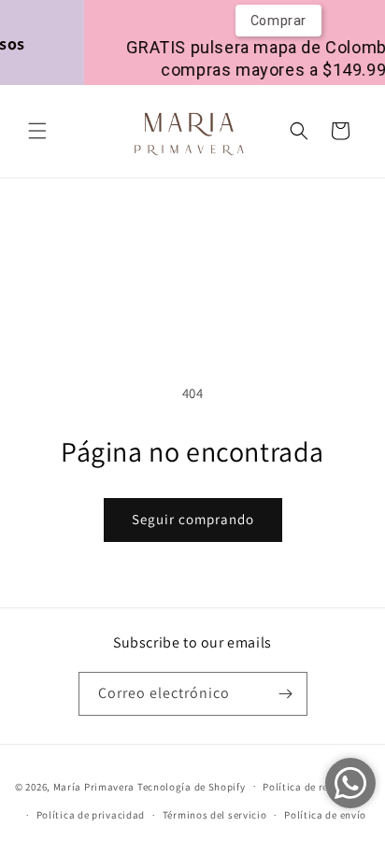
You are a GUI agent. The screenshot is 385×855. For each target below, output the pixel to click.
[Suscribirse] (286, 694)
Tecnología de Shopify (191, 785)
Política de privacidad (90, 814)
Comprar (273, 20)
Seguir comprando (193, 519)
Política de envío (325, 814)
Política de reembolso (316, 786)
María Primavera (94, 785)
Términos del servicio (215, 814)
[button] (37, 130)
